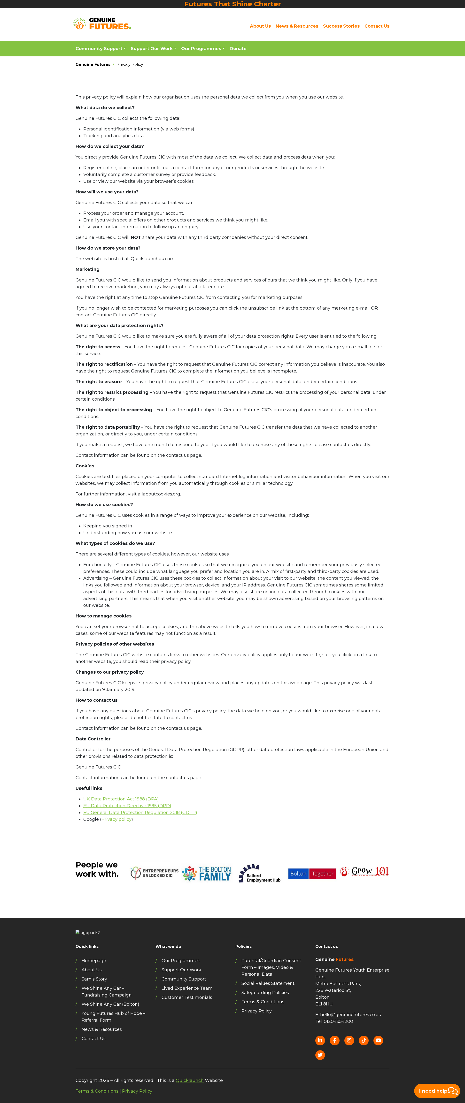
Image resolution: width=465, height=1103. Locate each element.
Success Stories (341, 26)
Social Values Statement (267, 983)
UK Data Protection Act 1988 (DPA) (121, 799)
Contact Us (376, 26)
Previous (125, 887)
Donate (238, 48)
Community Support (99, 48)
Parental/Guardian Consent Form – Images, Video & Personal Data (271, 967)
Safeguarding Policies (265, 992)
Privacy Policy (256, 1011)
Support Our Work (152, 48)
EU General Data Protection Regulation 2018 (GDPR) (140, 812)
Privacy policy (116, 819)
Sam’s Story (94, 979)
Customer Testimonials (187, 997)
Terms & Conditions (262, 1001)
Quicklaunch (190, 1080)
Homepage (94, 960)
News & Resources (297, 26)
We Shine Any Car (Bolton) (110, 1004)
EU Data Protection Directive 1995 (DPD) (127, 805)
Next (393, 887)
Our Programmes (201, 48)
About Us (260, 26)
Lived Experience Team (187, 988)
